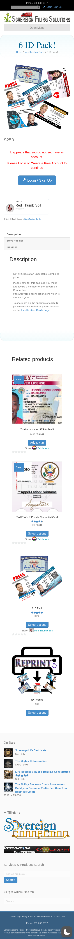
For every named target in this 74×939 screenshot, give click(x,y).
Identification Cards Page (35, 310)
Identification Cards (34, 52)
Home (19, 52)
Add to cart (37, 442)
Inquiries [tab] (12, 246)
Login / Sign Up (54, 7)
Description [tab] (14, 234)
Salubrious (43, 448)
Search (10, 879)
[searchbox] (25, 7)
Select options (37, 533)
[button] (38, 6)
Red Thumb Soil (28, 205)
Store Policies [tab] (15, 240)
